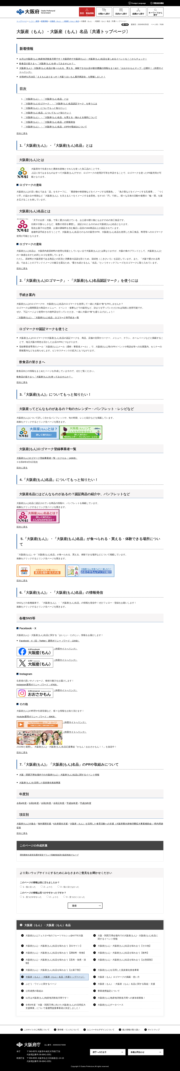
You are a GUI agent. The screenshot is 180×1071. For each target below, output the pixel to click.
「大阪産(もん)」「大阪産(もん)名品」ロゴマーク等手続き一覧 (48, 317)
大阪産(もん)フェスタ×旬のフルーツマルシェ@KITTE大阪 (54, 935)
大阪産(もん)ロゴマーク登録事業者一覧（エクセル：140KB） (47, 458)
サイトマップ (154, 1030)
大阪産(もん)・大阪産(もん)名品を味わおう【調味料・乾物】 (56, 953)
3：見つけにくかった (75, 897)
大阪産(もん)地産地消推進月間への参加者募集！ (121, 998)
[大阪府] (36, 12)
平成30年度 (72, 803)
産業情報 (44, 21)
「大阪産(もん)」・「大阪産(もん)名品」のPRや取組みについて (55, 127)
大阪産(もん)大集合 (26, 824)
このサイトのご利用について (36, 1030)
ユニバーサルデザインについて (100, 1030)
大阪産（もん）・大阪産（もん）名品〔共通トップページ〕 (55, 977)
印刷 (126, 24)
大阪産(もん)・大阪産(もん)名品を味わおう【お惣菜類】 (126, 960)
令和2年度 (46, 803)
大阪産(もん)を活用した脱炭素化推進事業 (39, 782)
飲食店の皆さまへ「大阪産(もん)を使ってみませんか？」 (47, 63)
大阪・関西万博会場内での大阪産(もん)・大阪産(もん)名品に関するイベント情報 (59, 775)
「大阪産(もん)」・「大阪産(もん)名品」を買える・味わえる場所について (60, 117)
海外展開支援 (44, 824)
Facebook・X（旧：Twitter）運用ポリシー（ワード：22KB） (49, 641)
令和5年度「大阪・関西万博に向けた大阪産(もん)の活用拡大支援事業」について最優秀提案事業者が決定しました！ (56, 1006)
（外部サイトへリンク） (65, 649)
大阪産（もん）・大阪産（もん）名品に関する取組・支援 (126, 984)
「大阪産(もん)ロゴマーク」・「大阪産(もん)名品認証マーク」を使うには (60, 103)
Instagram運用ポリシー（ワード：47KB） (37, 684)
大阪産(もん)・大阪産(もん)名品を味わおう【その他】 (124, 946)
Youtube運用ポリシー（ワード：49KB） (36, 716)
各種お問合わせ (137, 1052)
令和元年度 (58, 803)
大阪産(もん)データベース (110, 1005)
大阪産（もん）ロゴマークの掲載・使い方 (119, 977)
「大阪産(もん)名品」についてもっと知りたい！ (47, 113)
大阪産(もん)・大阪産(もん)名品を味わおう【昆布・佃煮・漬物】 (56, 961)
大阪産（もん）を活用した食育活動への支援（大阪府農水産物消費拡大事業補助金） (112, 824)
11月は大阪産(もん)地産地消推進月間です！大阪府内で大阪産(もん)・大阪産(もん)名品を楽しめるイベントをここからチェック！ (83, 59)
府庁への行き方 (99, 1052)
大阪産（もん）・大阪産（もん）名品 (64, 21)
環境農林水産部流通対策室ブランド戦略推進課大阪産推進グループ (49, 855)
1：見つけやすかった (32, 897)
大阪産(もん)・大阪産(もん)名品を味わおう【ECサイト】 (54, 946)
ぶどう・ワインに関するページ (41, 984)
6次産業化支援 (60, 824)
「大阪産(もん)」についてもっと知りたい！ (45, 108)
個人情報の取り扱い (131, 1030)
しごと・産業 (34, 21)
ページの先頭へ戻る (164, 1043)
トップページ (22, 21)
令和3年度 (34, 803)
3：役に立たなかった (69, 887)
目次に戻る (22, 133)
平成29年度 (85, 803)
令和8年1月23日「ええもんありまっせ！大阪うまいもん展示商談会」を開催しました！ (62, 77)
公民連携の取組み (34, 991)
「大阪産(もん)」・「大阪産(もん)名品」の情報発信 (49, 122)
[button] (137, 3)
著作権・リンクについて (68, 1030)
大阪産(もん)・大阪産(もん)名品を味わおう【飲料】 (123, 953)
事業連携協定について (109, 991)
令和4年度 (22, 803)
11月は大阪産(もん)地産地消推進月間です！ (47, 998)
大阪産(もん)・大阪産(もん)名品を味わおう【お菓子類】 (53, 970)
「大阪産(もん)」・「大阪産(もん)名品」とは (46, 99)
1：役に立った (29, 887)
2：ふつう (48, 887)
